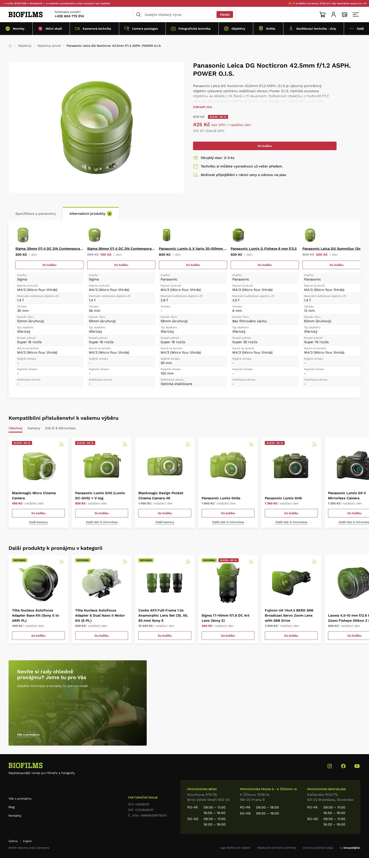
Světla (270, 28)
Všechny (15, 428)
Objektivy (238, 28)
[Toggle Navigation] (355, 14)
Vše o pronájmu (28, 734)
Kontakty (15, 815)
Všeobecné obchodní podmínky (276, 847)
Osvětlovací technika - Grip (316, 28)
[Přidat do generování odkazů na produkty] (61, 444)
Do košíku (265, 146)
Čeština (13, 841)
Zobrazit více (202, 107)
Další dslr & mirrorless (102, 522)
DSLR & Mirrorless (60, 428)
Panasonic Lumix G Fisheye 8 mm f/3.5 (264, 249)
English (27, 841)
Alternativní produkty (89, 214)
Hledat (225, 14)
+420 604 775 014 (69, 16)
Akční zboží (53, 28)
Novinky (19, 28)
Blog (12, 807)
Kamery (34, 428)
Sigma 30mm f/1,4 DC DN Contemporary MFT (49, 249)
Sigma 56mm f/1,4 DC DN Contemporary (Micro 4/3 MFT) (121, 249)
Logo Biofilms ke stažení (235, 847)
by (350, 847)
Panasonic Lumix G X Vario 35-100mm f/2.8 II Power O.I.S (193, 249)
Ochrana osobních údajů (318, 847)
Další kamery (38, 522)
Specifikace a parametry (35, 214)
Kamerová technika (97, 28)
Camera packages (145, 28)
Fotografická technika (195, 28)
